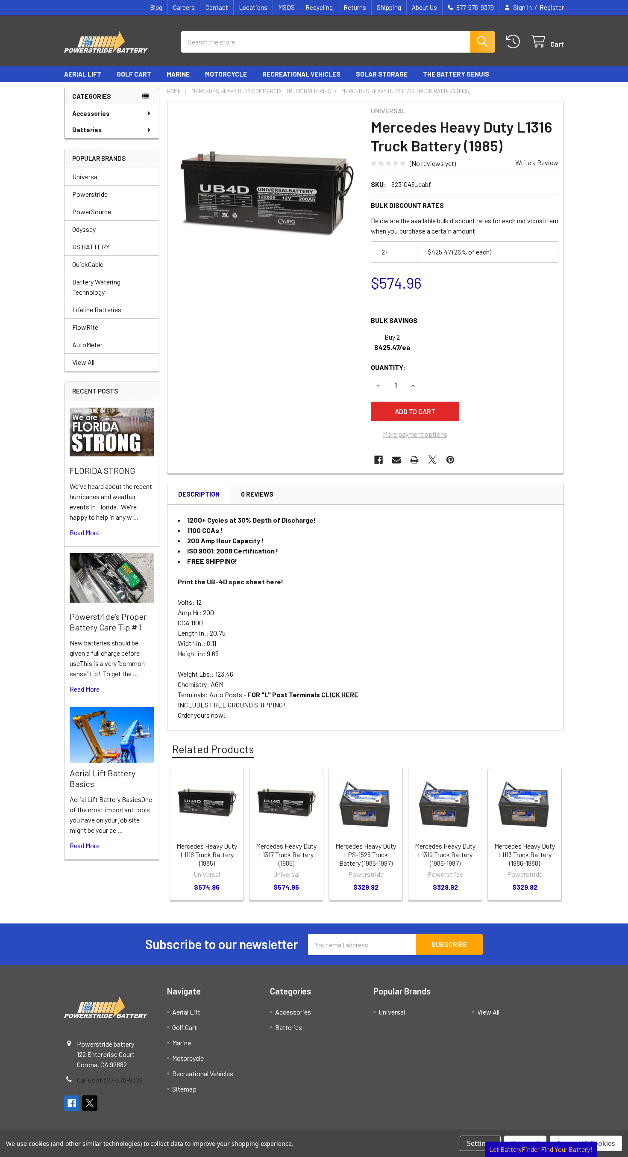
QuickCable (87, 264)
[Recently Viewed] (515, 41)
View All (83, 362)
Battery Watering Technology (96, 287)
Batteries (87, 129)
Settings (480, 1143)
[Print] (414, 460)
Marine (178, 74)
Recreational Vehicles (301, 74)
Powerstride (90, 194)
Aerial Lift (82, 74)
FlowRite (85, 327)
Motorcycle (226, 74)
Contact (216, 7)
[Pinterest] (450, 460)
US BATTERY (91, 247)
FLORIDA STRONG (102, 470)
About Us (424, 7)
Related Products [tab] (213, 749)
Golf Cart (134, 74)
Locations (253, 7)
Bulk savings (394, 320)
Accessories (90, 113)
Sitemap (184, 1089)
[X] (432, 460)
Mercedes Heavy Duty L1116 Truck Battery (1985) (206, 854)
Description (199, 494)
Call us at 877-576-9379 (110, 1080)
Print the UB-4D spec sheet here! (230, 581)
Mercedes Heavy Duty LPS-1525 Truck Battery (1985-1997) (365, 854)
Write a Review (536, 162)
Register (552, 7)
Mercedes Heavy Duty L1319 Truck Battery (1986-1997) (445, 854)
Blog (156, 7)
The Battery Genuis (456, 74)
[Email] (396, 460)
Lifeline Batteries (96, 309)
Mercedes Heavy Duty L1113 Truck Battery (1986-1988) (524, 854)
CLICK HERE (339, 694)
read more (85, 532)
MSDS (286, 7)
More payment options (415, 434)
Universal (85, 176)
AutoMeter (87, 344)
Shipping (389, 7)
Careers (184, 7)
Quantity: (388, 367)
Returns (354, 7)
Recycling (319, 7)
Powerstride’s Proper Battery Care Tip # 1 (108, 621)
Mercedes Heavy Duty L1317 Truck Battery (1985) (286, 854)
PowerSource (91, 211)
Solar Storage (382, 74)
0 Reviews (257, 494)
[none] (267, 201)
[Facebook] (378, 460)
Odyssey (84, 229)
